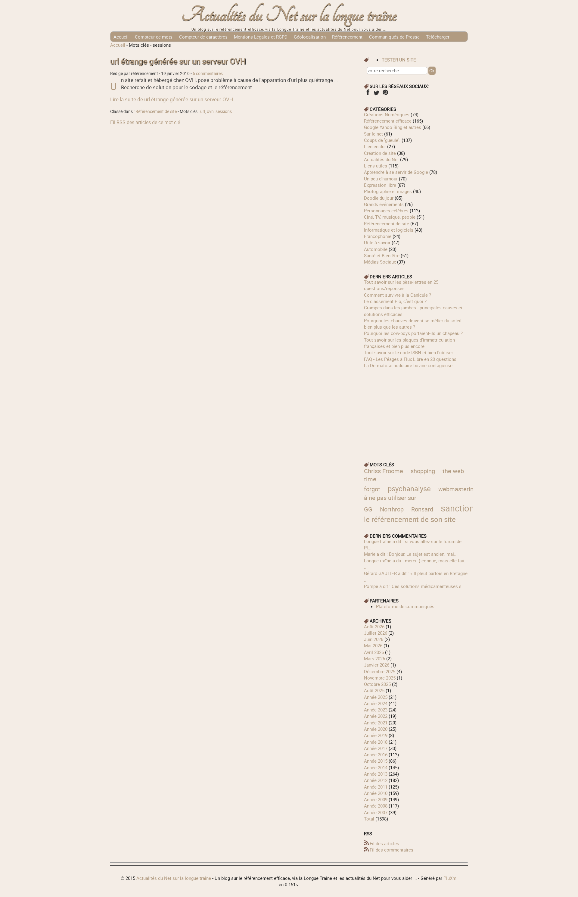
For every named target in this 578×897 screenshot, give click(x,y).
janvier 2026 (376, 665)
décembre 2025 (379, 671)
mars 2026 (374, 658)
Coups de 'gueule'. (382, 140)
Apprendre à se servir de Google (396, 172)
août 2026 (374, 627)
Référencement (347, 37)
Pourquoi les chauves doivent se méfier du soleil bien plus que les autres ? (412, 323)
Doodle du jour (378, 198)
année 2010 (375, 793)
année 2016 (375, 755)
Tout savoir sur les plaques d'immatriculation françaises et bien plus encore (409, 343)
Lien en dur (375, 146)
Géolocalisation (310, 37)
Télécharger (437, 37)
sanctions (460, 508)
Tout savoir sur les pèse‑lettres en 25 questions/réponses (401, 285)
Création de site (380, 153)
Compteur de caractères (203, 37)
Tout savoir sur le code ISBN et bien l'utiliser (408, 352)
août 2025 (374, 690)
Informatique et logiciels (388, 230)
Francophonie (377, 236)
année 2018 (375, 742)
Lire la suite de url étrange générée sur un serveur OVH (171, 99)
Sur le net (373, 134)
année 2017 (375, 748)
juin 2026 (373, 639)
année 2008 (375, 806)
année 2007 (375, 812)
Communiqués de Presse (394, 37)
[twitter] (376, 94)
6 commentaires (208, 73)
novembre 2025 (380, 678)
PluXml (450, 878)
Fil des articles (384, 843)
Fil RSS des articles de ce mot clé (145, 122)
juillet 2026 (375, 633)
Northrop (392, 509)
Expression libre (380, 185)
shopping (423, 471)
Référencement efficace (388, 121)
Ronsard (422, 509)
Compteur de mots (153, 37)
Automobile (375, 249)
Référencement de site (156, 111)
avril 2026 (374, 652)
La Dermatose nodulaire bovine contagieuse (408, 365)
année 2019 (375, 735)
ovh (210, 111)
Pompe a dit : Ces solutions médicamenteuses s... (414, 586)
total (369, 819)
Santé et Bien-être (381, 255)
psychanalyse (409, 488)
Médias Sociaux (380, 262)
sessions (224, 111)
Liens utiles (375, 166)
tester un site (399, 60)
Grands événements (384, 204)
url (202, 111)
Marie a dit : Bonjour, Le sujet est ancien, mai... (411, 554)
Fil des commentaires (391, 850)
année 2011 (375, 787)
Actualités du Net (381, 159)
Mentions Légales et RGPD (260, 37)
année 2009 (375, 799)
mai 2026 (373, 645)
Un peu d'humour (381, 179)
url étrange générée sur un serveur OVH (178, 61)
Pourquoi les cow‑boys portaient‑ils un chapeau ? (413, 333)
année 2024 (375, 703)
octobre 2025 (377, 684)
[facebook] (367, 94)
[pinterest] (385, 94)
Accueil (121, 37)
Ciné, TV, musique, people (389, 217)
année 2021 (375, 723)
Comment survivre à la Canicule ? (397, 295)
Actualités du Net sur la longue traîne (289, 15)
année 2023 (375, 710)
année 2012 (375, 780)
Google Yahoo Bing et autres (392, 127)
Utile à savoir (377, 242)
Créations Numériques (386, 114)
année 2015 (375, 761)
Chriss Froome (383, 471)
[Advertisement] (416, 411)
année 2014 (375, 767)
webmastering (457, 489)
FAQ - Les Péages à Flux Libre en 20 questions (410, 359)
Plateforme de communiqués (405, 606)
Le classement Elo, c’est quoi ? (395, 301)
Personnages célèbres (386, 211)
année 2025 (375, 697)
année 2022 (375, 716)
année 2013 (375, 774)
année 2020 (375, 729)
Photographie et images (388, 191)
